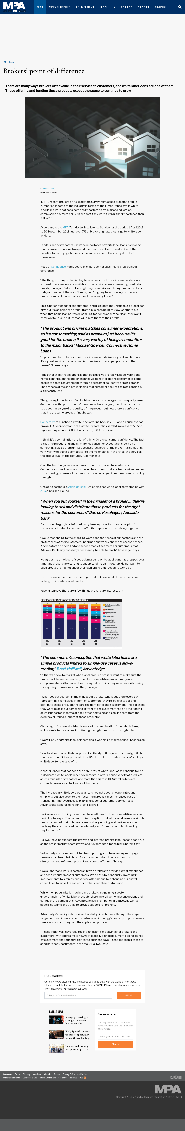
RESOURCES (126, 7)
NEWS (40, 7)
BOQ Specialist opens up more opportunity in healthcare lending (77, 1035)
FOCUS (103, 7)
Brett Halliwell (68, 669)
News (11, 61)
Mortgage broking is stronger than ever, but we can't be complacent (76, 1020)
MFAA (66, 227)
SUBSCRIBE (143, 7)
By (47, 188)
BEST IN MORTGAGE (84, 7)
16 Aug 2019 (44, 192)
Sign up (128, 995)
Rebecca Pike (48, 188)
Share (54, 192)
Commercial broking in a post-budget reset (77, 1047)
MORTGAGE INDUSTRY (59, 7)
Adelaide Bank (77, 486)
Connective (58, 266)
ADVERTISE (160, 7)
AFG (43, 491)
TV (113, 7)
